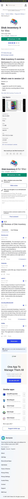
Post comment (14, 216)
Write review (14, 185)
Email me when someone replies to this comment (14, 212)
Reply (8, 259)
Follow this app (7, 53)
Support (3, 488)
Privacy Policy (5, 472)
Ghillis (3, 323)
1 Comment (22, 259)
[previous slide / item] (3, 105)
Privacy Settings (5, 476)
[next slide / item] (24, 105)
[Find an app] (6, 5)
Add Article (4, 465)
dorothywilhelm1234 (7, 303)
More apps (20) (7, 424)
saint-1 (3, 278)
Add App (3, 457)
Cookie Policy (5, 480)
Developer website (8, 55)
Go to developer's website (10, 144)
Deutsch (8, 449)
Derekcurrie (4, 235)
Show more (14, 341)
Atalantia (3, 263)
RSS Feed (3, 492)
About (3, 453)
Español (13, 449)
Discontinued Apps (6, 461)
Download (15, 39)
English (3, 449)
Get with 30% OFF (14, 380)
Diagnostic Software (20, 14)
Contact (3, 484)
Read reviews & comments (7, 49)
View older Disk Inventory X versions (10, 93)
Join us (24, 1)
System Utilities (9, 14)
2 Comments (21, 319)
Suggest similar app (14, 428)
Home (2, 14)
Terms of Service (5, 468)
